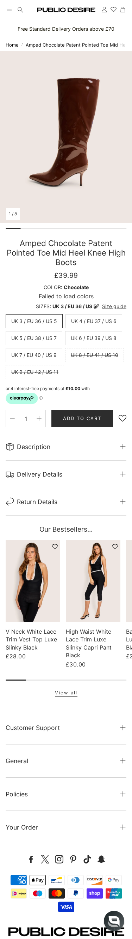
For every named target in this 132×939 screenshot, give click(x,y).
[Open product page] (33, 581)
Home (12, 45)
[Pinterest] (73, 859)
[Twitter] (45, 859)
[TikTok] (87, 859)
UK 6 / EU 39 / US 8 (94, 338)
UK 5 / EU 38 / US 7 (34, 338)
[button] (9, 10)
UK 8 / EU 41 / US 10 (94, 355)
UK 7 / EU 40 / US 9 (34, 355)
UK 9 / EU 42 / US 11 (34, 372)
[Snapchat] (101, 859)
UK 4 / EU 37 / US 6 (94, 321)
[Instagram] (59, 859)
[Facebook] (31, 859)
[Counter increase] (39, 418)
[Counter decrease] (12, 418)
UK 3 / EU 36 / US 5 (34, 321)
